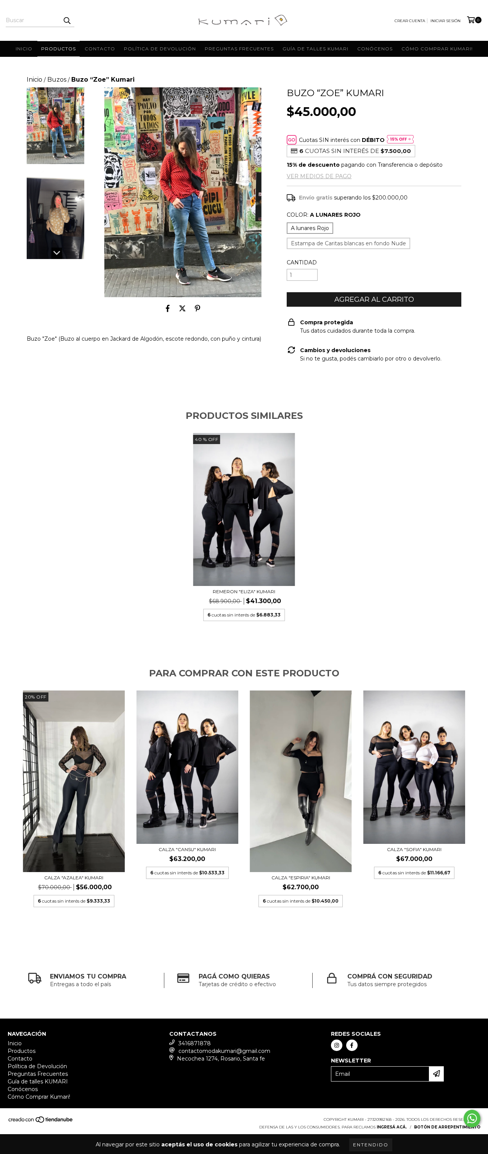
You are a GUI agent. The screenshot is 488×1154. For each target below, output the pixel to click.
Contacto (100, 49)
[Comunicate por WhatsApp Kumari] (472, 1118)
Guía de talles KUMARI (315, 49)
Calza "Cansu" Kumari (187, 849)
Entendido (370, 1145)
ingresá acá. (392, 1127)
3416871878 (194, 1043)
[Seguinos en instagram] (336, 1045)
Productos (58, 49)
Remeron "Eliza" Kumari (244, 591)
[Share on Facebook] (168, 308)
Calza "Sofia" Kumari (414, 849)
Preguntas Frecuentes (239, 49)
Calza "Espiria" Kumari (300, 877)
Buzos (56, 79)
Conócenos (375, 49)
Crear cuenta (410, 20)
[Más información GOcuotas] (400, 140)
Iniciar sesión (445, 20)
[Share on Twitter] (182, 308)
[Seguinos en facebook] (352, 1045)
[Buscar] (66, 20)
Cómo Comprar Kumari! (437, 49)
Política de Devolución (160, 49)
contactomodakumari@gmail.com (224, 1051)
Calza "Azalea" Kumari (73, 877)
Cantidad (302, 262)
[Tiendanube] (41, 1121)
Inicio (24, 49)
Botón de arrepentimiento (447, 1127)
